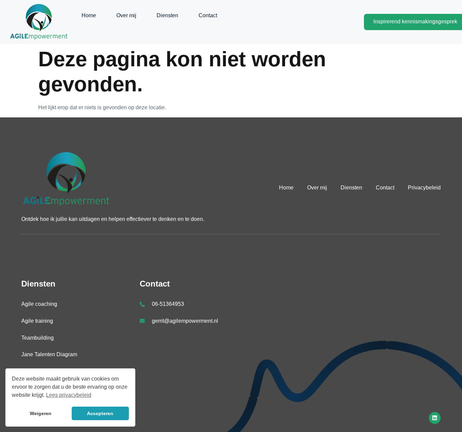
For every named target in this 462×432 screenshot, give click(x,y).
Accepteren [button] (100, 413)
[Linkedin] (435, 418)
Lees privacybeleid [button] (68, 395)
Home (89, 15)
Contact (208, 15)
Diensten (167, 15)
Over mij (126, 15)
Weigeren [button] (40, 413)
